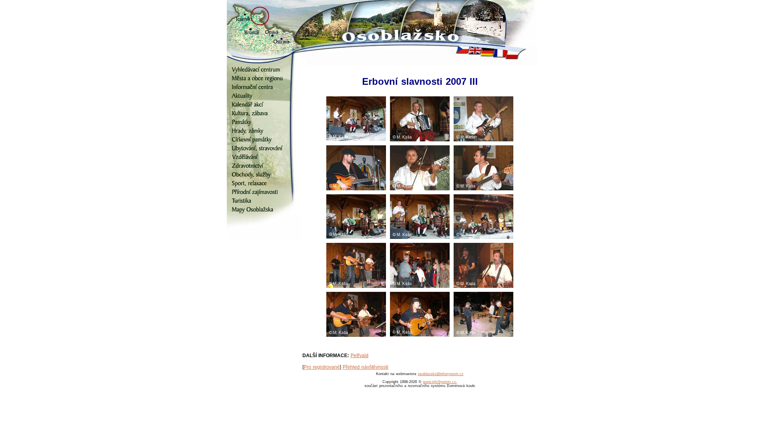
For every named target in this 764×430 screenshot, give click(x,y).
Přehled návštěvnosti (365, 367)
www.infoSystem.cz (439, 382)
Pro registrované (322, 367)
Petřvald (359, 355)
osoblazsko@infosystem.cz (441, 374)
